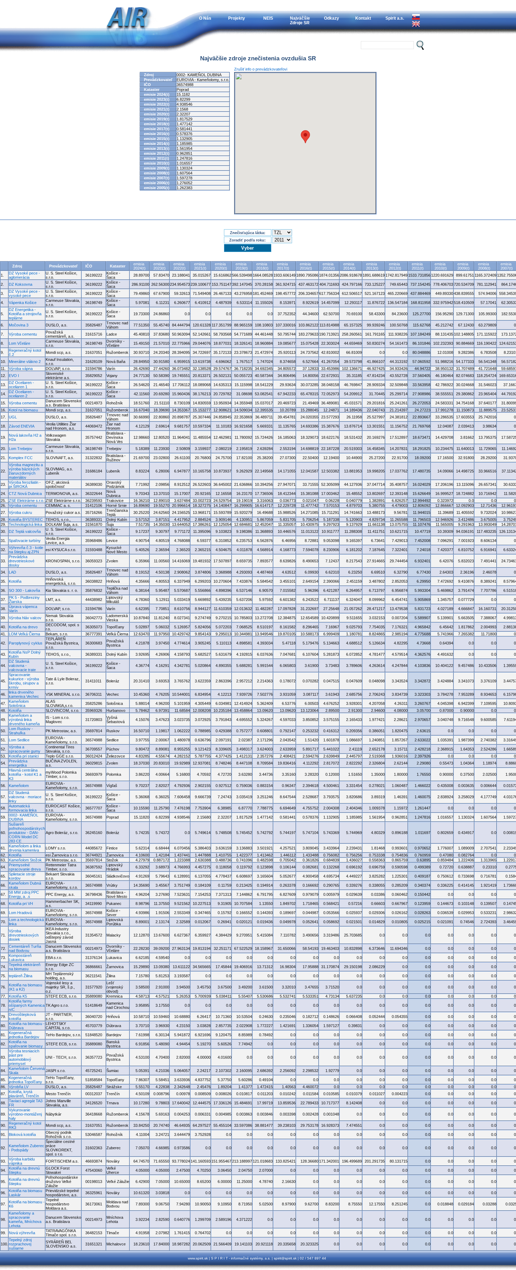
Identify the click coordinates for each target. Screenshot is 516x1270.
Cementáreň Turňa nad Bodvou (25, 948)
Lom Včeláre (19, 343)
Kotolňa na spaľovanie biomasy (26, 1044)
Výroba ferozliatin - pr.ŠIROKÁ (25, 484)
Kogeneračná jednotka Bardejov (24, 1035)
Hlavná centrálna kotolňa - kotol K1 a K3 (25, 774)
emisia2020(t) (221, 266)
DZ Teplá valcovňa (25, 531)
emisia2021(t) (200, 266)
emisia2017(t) (283, 266)
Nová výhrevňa (22, 1233)
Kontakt (363, 18)
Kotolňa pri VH (21, 903)
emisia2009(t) (463, 266)
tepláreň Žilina (20, 976)
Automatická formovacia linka (23, 808)
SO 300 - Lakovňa (24, 590)
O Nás (205, 18)
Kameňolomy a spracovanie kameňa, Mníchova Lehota (25, 1219)
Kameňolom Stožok (25, 860)
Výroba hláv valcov (25, 618)
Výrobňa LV (18, 1087)
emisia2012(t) (395, 266)
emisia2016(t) (306, 266)
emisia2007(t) (507, 266)
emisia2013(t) (372, 266)
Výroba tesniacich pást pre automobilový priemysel (24, 1057)
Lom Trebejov (20, 449)
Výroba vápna (21, 368)
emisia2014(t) (349, 266)
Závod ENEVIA (21, 426)
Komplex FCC (21, 458)
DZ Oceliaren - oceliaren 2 (21, 394)
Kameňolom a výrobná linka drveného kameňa (24, 719)
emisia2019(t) (242, 266)
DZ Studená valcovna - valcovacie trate (22, 665)
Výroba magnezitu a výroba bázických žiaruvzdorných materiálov (26, 471)
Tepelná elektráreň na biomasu (24, 967)
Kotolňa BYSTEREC (26, 519)
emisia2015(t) (329, 266)
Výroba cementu (23, 334)
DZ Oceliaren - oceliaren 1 (21, 385)
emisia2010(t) (441, 266)
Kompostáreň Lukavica (20, 957)
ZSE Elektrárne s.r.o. (26, 500)
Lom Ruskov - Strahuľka (21, 731)
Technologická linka (25, 524)
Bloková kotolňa (22, 1134)
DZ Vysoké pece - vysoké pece (24, 293)
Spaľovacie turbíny (25, 540)
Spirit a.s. (394, 18)
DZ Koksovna (20, 284)
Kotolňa (15, 581)
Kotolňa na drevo (23, 627)
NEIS (268, 18)
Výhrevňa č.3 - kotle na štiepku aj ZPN (26, 549)
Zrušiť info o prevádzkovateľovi (260, 69)
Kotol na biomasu (23, 410)
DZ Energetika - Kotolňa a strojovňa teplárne (25, 313)
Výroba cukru (20, 512)
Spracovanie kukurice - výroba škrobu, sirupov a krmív (24, 681)
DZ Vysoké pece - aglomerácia (24, 275)
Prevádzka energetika (18, 763)
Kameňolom (19, 785)
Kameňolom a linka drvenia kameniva (25, 848)
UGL (13, 417)
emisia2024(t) (139, 266)
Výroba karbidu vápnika (22, 1161)
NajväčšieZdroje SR (300, 20)
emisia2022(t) (179, 266)
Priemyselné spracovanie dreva (25, 867)
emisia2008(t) (484, 266)
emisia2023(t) (159, 266)
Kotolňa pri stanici (24, 756)
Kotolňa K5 (18, 996)
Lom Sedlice (19, 740)
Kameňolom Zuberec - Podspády (26, 1148)
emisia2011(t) (418, 266)
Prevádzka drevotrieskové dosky (21, 561)
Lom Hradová (20, 913)
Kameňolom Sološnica (19, 703)
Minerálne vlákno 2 (25, 361)
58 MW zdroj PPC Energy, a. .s (24, 894)
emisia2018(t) (262, 266)
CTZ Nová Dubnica (25, 493)
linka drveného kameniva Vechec (24, 694)
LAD (12, 572)
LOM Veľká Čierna (24, 634)
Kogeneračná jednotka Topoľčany (25, 1080)
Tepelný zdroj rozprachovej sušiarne (20, 1244)
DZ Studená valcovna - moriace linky (25, 797)
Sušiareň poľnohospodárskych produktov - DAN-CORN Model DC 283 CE (27, 832)
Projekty (236, 18)
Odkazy (331, 18)
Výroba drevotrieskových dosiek (24, 935)
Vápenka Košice (23, 302)
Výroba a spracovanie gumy (24, 749)
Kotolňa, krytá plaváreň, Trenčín (24, 1094)
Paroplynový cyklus (25, 643)
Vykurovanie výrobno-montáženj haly (25, 1114)
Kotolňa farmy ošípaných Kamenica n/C (27, 1005)
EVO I (14, 375)
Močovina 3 (18, 325)
